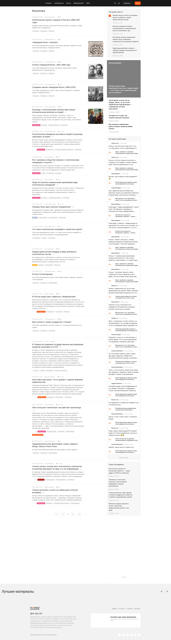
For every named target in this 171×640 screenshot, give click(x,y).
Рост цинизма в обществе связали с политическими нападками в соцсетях (55, 161)
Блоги (68, 3)
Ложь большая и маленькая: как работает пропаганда (56, 408)
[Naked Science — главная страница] (37, 3)
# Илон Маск (59, 397)
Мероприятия (79, 3)
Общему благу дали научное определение (53, 207)
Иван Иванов (115, 236)
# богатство (49, 265)
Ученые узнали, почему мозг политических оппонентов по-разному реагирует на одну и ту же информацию (57, 467)
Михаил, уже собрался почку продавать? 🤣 (123, 178)
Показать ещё (123, 457)
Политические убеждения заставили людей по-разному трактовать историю (57, 135)
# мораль (44, 198)
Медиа (35, 265)
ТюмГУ (47, 341)
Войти (137, 3)
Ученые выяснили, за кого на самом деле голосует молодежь (55, 491)
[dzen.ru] (131, 634)
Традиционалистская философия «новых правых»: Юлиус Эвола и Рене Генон (55, 445)
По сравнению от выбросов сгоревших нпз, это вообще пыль (124, 404)
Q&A (88, 3)
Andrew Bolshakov (117, 351)
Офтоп (35, 217)
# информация (50, 479)
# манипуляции (51, 431)
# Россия (51, 31)
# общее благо (53, 217)
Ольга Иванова (49, 157)
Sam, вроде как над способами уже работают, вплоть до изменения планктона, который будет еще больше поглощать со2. (124, 193)
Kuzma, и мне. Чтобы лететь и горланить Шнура (123, 418)
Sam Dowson (115, 302)
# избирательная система (61, 503)
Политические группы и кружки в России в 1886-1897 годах (56, 21)
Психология (36, 125)
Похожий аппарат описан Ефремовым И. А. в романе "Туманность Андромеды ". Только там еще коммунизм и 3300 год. (123, 388)
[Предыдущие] (162, 591)
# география (36, 238)
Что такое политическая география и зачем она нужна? (57, 229)
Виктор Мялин (115, 204)
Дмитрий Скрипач (50, 377)
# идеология (49, 149)
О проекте (129, 608)
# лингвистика (43, 217)
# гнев (43, 173)
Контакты (122, 608)
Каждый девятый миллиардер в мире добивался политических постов (54, 253)
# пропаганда (70, 431)
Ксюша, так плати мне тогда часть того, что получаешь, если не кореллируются (123, 147)
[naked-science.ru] (139, 634)
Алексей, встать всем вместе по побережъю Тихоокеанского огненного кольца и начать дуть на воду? (122, 307)
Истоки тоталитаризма (42, 274)
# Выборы (49, 503)
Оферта (114, 608)
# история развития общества (64, 149)
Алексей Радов (116, 188)
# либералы (70, 479)
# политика (44, 31)
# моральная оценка (55, 198)
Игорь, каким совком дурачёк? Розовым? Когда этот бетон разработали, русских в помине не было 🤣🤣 (123, 433)
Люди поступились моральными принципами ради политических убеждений (55, 183)
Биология (41, 479)
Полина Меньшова (50, 106)
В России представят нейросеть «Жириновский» (54, 297)
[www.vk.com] (123, 634)
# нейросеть (50, 311)
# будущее (50, 397)
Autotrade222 (115, 173)
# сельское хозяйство (60, 370)
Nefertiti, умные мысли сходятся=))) (121, 447)
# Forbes (41, 265)
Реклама (137, 608)
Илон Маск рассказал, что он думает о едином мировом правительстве (57, 381)
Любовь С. (114, 285)
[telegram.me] (135, 634)
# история (36, 31)
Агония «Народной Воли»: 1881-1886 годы (51, 65)
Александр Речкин (50, 17)
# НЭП (42, 370)
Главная (48, 3)
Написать (127, 3)
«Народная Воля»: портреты (45, 42)
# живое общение (54, 125)
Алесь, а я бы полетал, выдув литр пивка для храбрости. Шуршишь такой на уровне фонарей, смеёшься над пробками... (124, 372)
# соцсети (58, 173)
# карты (44, 238)
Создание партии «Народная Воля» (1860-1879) (54, 87)
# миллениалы (75, 503)
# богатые (57, 265)
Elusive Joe (114, 399)
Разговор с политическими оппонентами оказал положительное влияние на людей (53, 111)
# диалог (44, 125)
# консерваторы (60, 479)
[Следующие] (167, 591)
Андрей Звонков (116, 383)
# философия (53, 283)
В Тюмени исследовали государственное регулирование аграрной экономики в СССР (57, 345)
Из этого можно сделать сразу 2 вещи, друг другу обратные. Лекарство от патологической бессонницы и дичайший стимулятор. (123, 356)
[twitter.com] (119, 634)
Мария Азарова (49, 294)
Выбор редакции (38, 435)
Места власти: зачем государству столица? (51, 322)
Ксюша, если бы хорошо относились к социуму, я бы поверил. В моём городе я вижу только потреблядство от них (123, 162)
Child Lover (114, 143)
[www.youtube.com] (127, 634)
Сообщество (59, 3)
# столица (52, 330)
